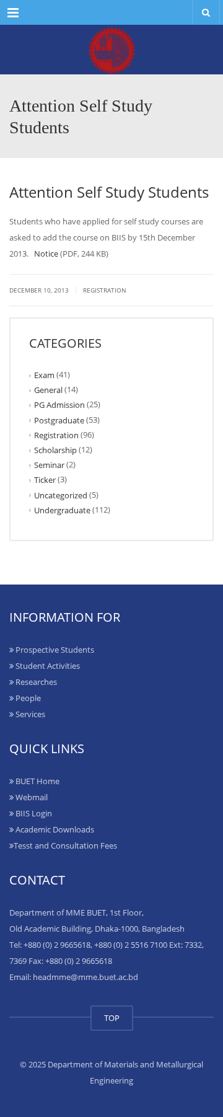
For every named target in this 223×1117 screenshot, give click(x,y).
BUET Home (36, 781)
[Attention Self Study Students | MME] (111, 49)
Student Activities (47, 665)
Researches (35, 681)
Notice (46, 253)
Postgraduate (59, 419)
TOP (112, 1017)
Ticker (45, 479)
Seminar (49, 464)
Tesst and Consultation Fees (65, 845)
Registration (104, 290)
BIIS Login (33, 813)
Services (29, 714)
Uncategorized (60, 494)
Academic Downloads (54, 829)
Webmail (31, 797)
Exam (44, 375)
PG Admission (59, 404)
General (48, 389)
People (27, 698)
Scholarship (55, 450)
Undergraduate (62, 510)
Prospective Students (54, 649)
